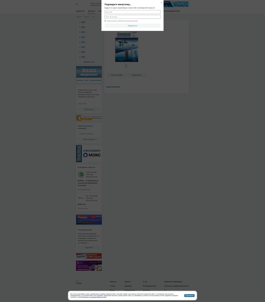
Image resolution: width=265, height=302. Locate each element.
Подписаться (132, 26)
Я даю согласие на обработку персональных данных (122, 21)
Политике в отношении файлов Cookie (94, 297)
